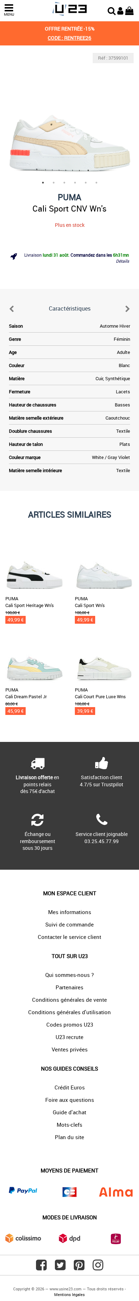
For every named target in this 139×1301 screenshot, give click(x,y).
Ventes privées (70, 1049)
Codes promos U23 (69, 1024)
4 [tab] (74, 182)
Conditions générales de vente (69, 999)
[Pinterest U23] (79, 1267)
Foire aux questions (69, 1099)
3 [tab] (64, 182)
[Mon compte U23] (120, 10)
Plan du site (69, 1137)
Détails (122, 261)
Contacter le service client (69, 936)
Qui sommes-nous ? (69, 974)
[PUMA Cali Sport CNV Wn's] (69, 117)
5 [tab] (85, 182)
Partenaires (69, 987)
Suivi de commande (69, 924)
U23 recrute (69, 1036)
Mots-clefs (69, 1124)
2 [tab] (53, 182)
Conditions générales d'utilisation (69, 1012)
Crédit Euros (70, 1087)
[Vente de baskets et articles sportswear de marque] (69, 9)
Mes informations (69, 911)
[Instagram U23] (98, 1267)
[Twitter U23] (60, 1267)
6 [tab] (96, 182)
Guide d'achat (69, 1112)
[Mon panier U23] (129, 10)
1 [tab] (42, 182)
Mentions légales (69, 1294)
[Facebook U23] (41, 1267)
